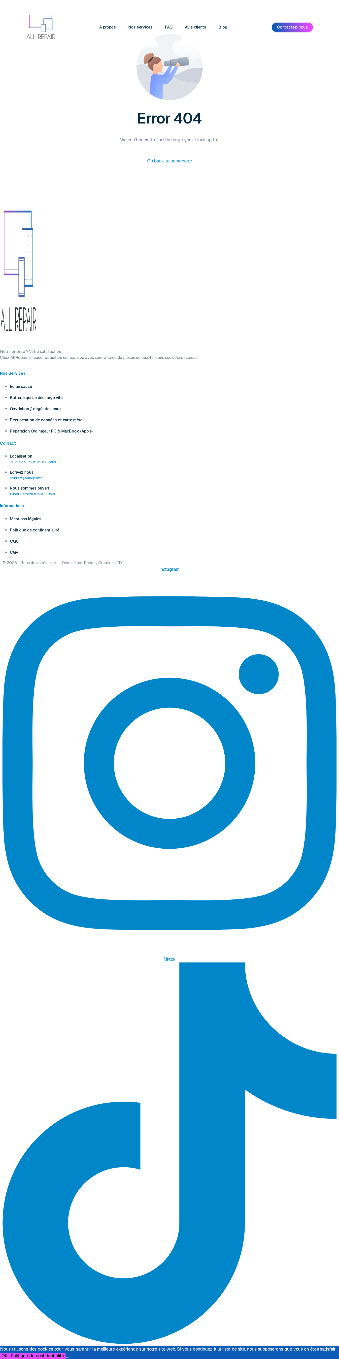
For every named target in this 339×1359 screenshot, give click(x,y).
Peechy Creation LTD (103, 562)
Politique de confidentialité (37, 1356)
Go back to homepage (169, 161)
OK (4, 1356)
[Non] (67, 1357)
